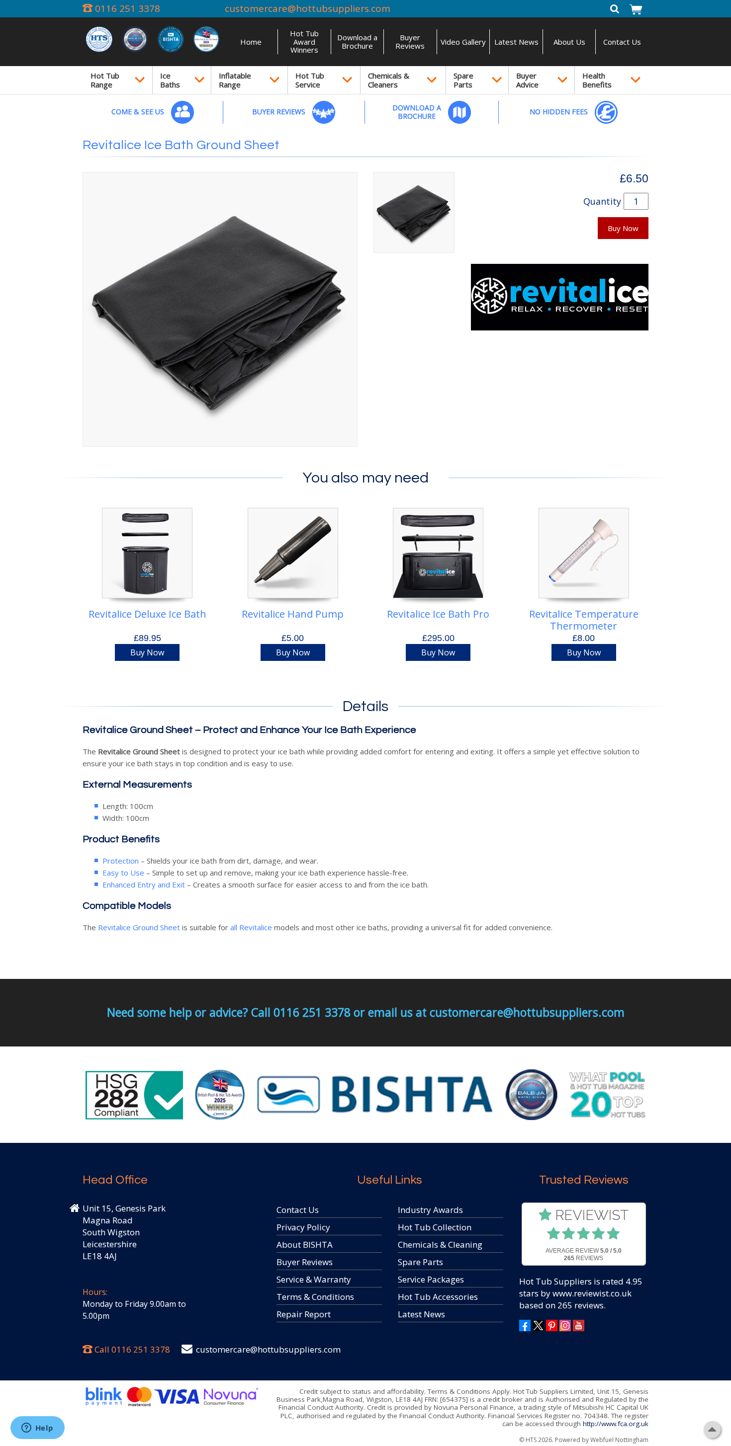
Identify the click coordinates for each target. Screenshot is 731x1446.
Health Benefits (597, 80)
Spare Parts (463, 80)
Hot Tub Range (105, 80)
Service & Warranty (313, 1279)
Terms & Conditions (315, 1296)
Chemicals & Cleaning (440, 1244)
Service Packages (431, 1279)
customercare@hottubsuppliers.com (307, 8)
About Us (569, 42)
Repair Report (303, 1314)
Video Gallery (463, 42)
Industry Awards (430, 1209)
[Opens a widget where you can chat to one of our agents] (37, 1428)
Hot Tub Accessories (438, 1296)
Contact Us (622, 42)
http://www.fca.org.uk (615, 1423)
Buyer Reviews (410, 41)
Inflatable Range (235, 80)
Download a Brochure (357, 41)
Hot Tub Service (309, 80)
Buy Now (623, 228)
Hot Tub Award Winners (304, 41)
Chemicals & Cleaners (388, 80)
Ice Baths (170, 80)
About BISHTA (304, 1244)
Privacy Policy (303, 1227)
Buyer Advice (527, 80)
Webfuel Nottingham (619, 1440)
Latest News (516, 42)
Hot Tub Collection (434, 1227)
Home (251, 42)
